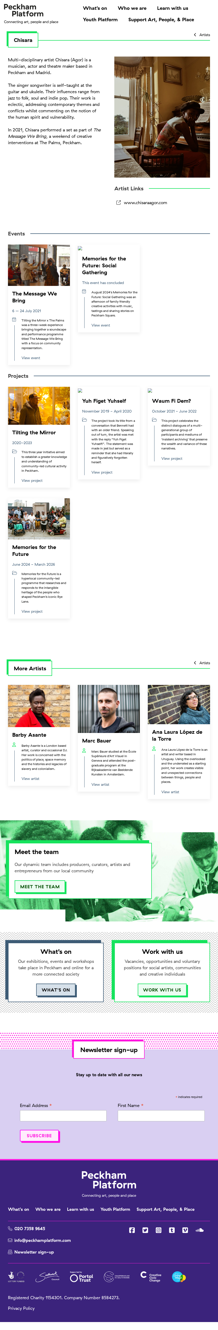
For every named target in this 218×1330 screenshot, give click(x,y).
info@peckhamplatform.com (42, 1240)
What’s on (95, 8)
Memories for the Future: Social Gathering (104, 265)
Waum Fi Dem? (171, 400)
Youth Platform (100, 19)
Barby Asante (29, 734)
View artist (30, 778)
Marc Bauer (96, 740)
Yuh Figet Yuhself (104, 400)
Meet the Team (40, 886)
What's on (56, 990)
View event (31, 357)
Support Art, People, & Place (161, 19)
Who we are (132, 8)
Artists (204, 34)
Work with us (162, 990)
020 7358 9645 (29, 1228)
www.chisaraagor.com (145, 202)
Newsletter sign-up (34, 1252)
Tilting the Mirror (34, 432)
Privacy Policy (21, 1308)
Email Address (36, 1105)
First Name (131, 1105)
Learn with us (172, 8)
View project (32, 480)
